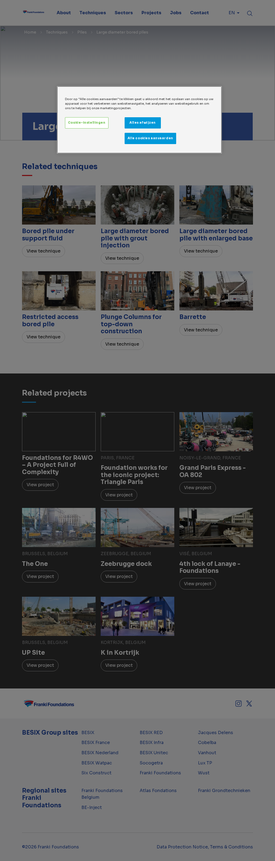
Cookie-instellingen (87, 122)
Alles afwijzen (142, 122)
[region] (139, 119)
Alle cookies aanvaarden (150, 138)
